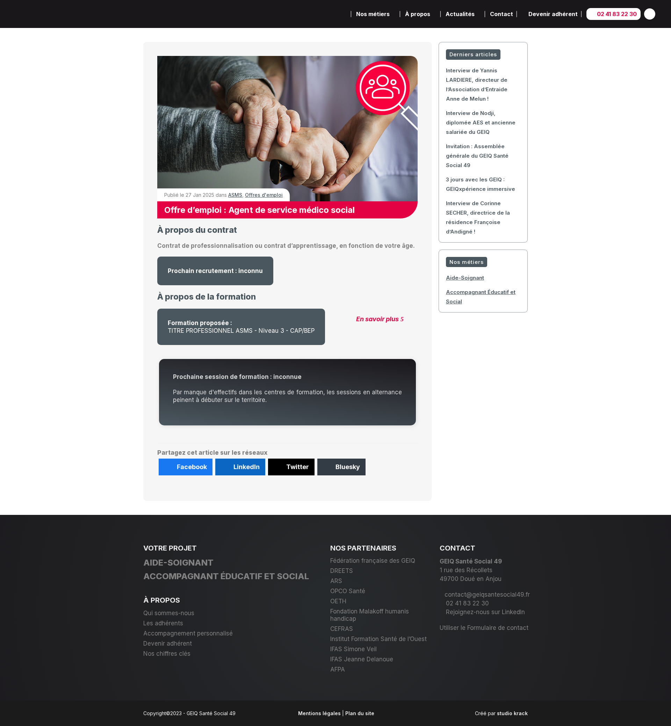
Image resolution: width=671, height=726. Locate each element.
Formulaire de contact (497, 627)
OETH (338, 601)
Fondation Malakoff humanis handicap (369, 615)
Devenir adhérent (167, 643)
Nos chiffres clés (166, 653)
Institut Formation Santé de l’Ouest (378, 638)
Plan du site (359, 713)
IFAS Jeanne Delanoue (361, 659)
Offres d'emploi (264, 195)
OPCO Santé (347, 591)
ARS (336, 580)
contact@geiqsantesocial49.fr (487, 594)
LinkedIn (513, 612)
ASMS (235, 195)
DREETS (341, 570)
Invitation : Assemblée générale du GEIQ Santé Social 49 (477, 155)
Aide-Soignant (465, 277)
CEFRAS (341, 628)
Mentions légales (319, 713)
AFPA (337, 669)
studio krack (512, 713)
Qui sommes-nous (168, 613)
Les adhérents (163, 623)
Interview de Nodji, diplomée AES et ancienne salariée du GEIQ (480, 122)
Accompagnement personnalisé (188, 633)
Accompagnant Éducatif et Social (226, 576)
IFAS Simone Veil (353, 649)
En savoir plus (377, 319)
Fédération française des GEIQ (372, 560)
